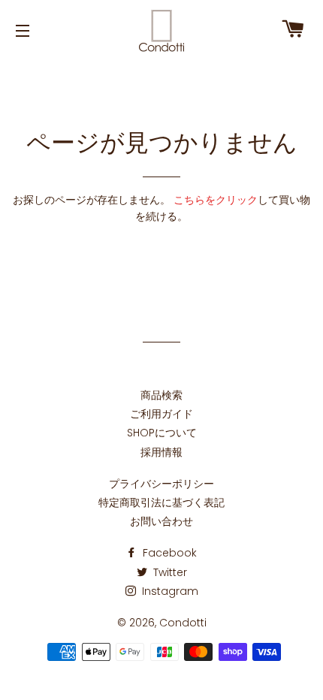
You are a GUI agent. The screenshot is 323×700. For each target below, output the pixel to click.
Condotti (183, 622)
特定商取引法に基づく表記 (161, 502)
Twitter (168, 572)
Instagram (168, 591)
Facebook (168, 552)
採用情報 (161, 452)
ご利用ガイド (161, 413)
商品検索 (161, 395)
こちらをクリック (216, 199)
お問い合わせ (161, 521)
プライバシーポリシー (161, 483)
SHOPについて (162, 432)
